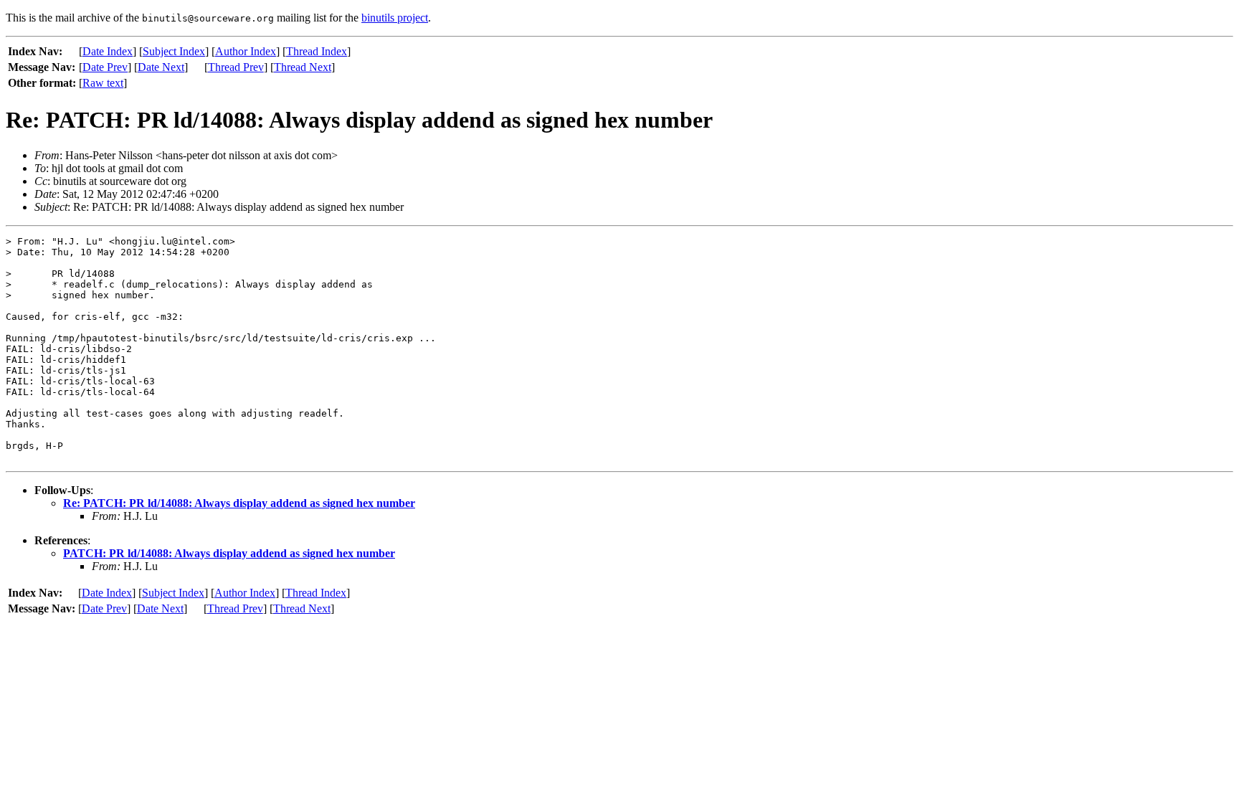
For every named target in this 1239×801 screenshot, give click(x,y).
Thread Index (316, 51)
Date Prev (105, 67)
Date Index (107, 51)
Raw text (102, 83)
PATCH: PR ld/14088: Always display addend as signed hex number (229, 553)
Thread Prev (236, 67)
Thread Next (302, 67)
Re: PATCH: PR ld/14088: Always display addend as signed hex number (239, 503)
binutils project (394, 17)
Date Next (161, 67)
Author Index (245, 51)
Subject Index (174, 51)
